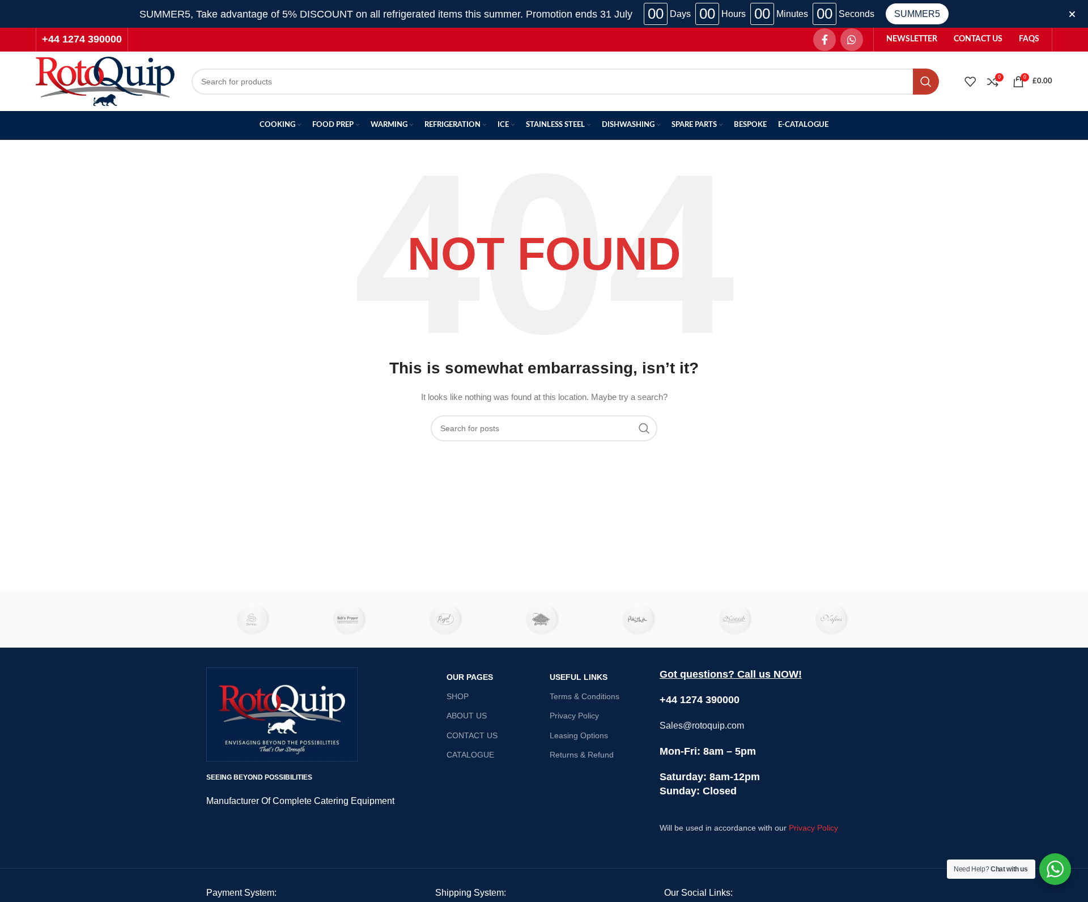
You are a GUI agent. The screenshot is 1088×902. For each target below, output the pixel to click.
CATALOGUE (470, 754)
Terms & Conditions (584, 696)
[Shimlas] (254, 619)
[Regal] (448, 619)
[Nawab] (736, 619)
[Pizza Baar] (544, 619)
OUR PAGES (470, 677)
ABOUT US (467, 715)
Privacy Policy (574, 715)
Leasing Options (579, 735)
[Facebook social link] (824, 39)
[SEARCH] (926, 82)
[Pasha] (640, 619)
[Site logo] (105, 80)
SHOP (458, 696)
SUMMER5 (917, 14)
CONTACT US (472, 735)
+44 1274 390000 (82, 39)
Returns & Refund (582, 754)
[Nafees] (833, 619)
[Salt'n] (351, 619)
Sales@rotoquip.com (702, 725)
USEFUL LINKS (578, 677)
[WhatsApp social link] (851, 39)
